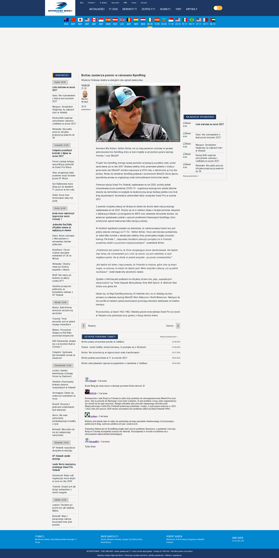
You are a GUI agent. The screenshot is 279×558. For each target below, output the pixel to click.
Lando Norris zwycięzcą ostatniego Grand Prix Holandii (64, 467)
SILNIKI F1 (165, 9)
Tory (130, 539)
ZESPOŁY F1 (148, 9)
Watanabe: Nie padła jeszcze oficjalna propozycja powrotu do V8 (63, 133)
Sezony (103, 539)
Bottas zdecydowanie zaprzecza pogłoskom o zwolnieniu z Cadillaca (114, 363)
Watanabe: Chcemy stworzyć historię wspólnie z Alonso (61, 267)
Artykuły (57, 539)
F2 (233, 541)
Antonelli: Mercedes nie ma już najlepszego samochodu (63, 432)
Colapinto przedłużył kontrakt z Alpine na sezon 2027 (62, 153)
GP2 (238, 541)
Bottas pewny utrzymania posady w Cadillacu (102, 341)
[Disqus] (131, 412)
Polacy (37, 542)
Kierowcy (118, 539)
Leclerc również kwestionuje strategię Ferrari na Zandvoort (62, 373)
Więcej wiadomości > (169, 337)
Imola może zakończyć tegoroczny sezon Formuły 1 (63, 216)
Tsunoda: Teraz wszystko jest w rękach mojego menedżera (63, 321)
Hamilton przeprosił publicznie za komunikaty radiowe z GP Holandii (62, 290)
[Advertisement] (139, 50)
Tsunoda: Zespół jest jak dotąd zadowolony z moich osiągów (64, 489)
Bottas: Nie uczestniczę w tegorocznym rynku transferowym (110, 352)
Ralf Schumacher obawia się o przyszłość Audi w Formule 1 (64, 344)
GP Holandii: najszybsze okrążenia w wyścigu (63, 449)
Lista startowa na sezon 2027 (63, 89)
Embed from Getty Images (108, 84)
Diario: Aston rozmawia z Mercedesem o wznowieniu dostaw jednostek (63, 240)
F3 (235, 541)
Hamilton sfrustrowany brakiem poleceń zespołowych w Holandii (63, 384)
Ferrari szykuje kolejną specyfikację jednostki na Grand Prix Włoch (63, 164)
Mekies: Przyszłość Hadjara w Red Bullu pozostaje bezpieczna (63, 332)
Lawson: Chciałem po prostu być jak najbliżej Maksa (63, 508)
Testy (52, 539)
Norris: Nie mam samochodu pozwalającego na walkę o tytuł (64, 419)
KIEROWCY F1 (129, 9)
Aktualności (39, 539)
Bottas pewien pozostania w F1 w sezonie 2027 (104, 358)
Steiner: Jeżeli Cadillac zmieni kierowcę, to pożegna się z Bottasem (113, 347)
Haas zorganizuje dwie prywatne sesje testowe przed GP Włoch (63, 175)
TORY (178, 9)
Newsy (46, 539)
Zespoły (125, 539)
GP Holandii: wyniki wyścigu (61, 457)
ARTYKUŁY (191, 9)
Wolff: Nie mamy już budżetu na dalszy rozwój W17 (61, 278)
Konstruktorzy (106, 542)
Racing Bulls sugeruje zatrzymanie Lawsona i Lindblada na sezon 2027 (64, 121)
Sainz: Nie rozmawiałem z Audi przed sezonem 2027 (63, 98)
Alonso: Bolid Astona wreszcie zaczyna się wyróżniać (62, 310)
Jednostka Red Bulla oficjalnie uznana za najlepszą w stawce (62, 227)
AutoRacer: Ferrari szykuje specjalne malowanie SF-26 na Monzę (61, 254)
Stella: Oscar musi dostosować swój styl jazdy (62, 198)
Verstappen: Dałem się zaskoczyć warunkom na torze (64, 396)
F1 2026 (113, 9)
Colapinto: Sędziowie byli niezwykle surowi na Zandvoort (63, 355)
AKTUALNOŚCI (96, 9)
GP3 (242, 541)
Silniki (140, 539)
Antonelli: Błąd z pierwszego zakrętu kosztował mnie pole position (62, 520)
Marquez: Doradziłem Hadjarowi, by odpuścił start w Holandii (63, 109)
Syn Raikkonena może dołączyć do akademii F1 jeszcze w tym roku (63, 186)
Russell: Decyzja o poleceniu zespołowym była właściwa (63, 407)
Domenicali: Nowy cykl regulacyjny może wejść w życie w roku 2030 (63, 478)
